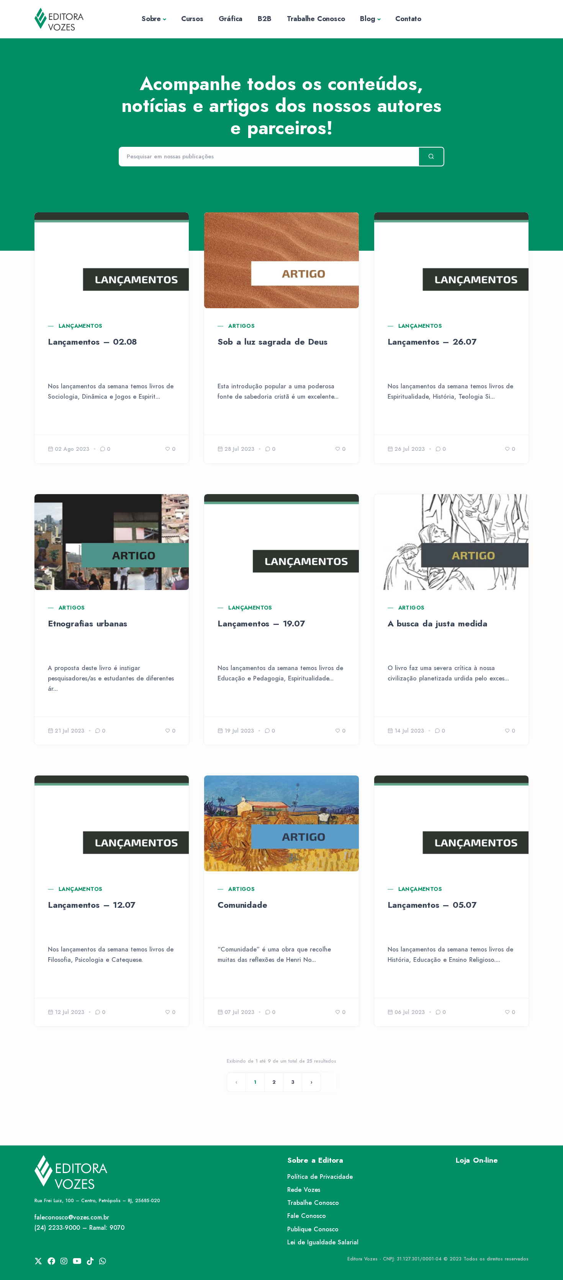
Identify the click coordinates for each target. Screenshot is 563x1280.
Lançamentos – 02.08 (92, 341)
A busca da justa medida (438, 623)
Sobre (151, 19)
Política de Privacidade (320, 1176)
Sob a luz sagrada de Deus (272, 341)
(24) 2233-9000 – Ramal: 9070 (79, 1227)
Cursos (192, 19)
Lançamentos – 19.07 (261, 623)
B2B (264, 19)
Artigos (241, 326)
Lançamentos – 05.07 (432, 905)
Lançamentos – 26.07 (432, 341)
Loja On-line (477, 1160)
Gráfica (231, 19)
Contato (408, 19)
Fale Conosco (306, 1215)
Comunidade (242, 905)
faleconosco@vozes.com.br (71, 1217)
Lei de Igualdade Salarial (322, 1242)
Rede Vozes (303, 1189)
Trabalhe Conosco (316, 19)
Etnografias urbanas (87, 623)
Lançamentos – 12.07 (91, 905)
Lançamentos (80, 326)
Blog (367, 19)
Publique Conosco (313, 1229)
